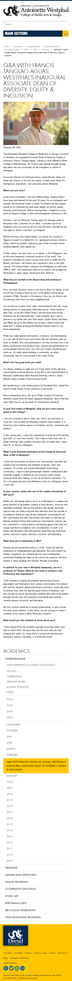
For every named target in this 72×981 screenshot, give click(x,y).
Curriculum (14, 676)
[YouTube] (22, 970)
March (11, 748)
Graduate (11, 867)
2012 (10, 842)
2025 (10, 705)
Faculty (11, 671)
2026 (10, 699)
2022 (10, 781)
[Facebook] (5, 970)
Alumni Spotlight (18, 687)
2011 (10, 848)
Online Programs (16, 881)
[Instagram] (16, 970)
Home (6, 47)
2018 (10, 806)
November (13, 724)
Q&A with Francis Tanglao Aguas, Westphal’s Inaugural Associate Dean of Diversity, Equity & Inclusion (36, 765)
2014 (10, 830)
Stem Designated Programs (23, 917)
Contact (52, 953)
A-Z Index (8, 953)
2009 (10, 860)
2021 (10, 787)
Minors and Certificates (21, 874)
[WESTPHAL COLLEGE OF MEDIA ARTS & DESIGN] (36, 20)
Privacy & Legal (40, 953)
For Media (18, 953)
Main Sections (16, 33)
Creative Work (16, 681)
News (26, 50)
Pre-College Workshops (20, 910)
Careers (28, 953)
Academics (18, 47)
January (12, 775)
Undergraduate (34, 47)
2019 (10, 800)
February (12, 754)
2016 (10, 818)
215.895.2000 (9, 978)
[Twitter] (11, 970)
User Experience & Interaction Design (31, 665)
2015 (10, 824)
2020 (10, 794)
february (45, 50)
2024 (10, 711)
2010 (10, 854)
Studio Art (11, 896)
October (12, 730)
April (10, 742)
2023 (35, 50)
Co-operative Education (20, 888)
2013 (10, 836)
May (9, 736)
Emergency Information (19, 958)
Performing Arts (16, 903)
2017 (10, 812)
